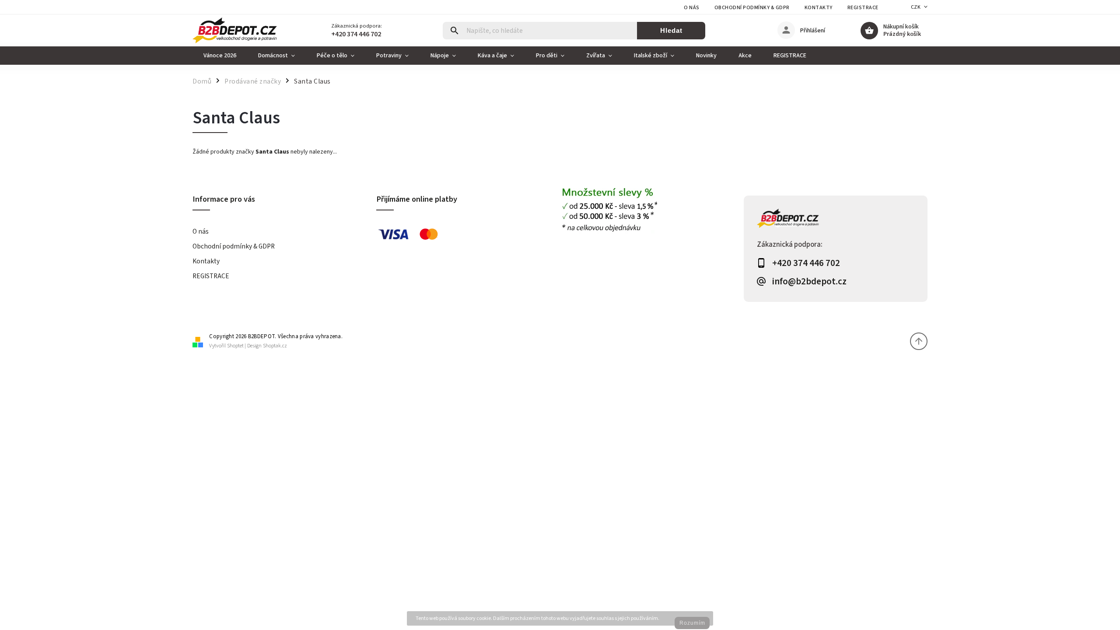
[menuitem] (219, 55)
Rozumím (692, 623)
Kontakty (819, 7)
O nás (692, 7)
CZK (916, 7)
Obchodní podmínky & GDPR (752, 7)
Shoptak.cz (275, 346)
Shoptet (235, 346)
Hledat (671, 30)
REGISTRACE (862, 7)
